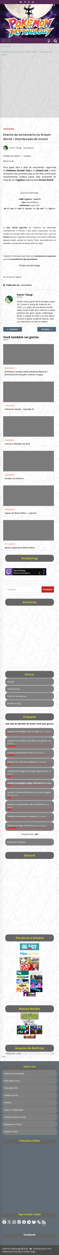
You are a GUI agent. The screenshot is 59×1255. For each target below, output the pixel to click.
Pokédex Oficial (11, 1131)
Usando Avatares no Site (15, 1117)
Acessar (10, 681)
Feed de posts (13, 689)
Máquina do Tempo (13, 1124)
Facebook (30, 1234)
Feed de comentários (16, 696)
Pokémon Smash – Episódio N (19, 409)
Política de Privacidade (14, 1073)
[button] (49, 40)
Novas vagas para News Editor (20, 547)
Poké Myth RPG (11, 1088)
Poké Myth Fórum (12, 1080)
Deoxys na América (14, 478)
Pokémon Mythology (11, 1248)
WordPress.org (13, 703)
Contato (7, 1102)
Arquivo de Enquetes (16, 842)
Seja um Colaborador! (13, 1109)
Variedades (8, 129)
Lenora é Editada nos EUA (17, 443)
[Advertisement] (29, 88)
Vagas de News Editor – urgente (21, 513)
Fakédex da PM (11, 1095)
